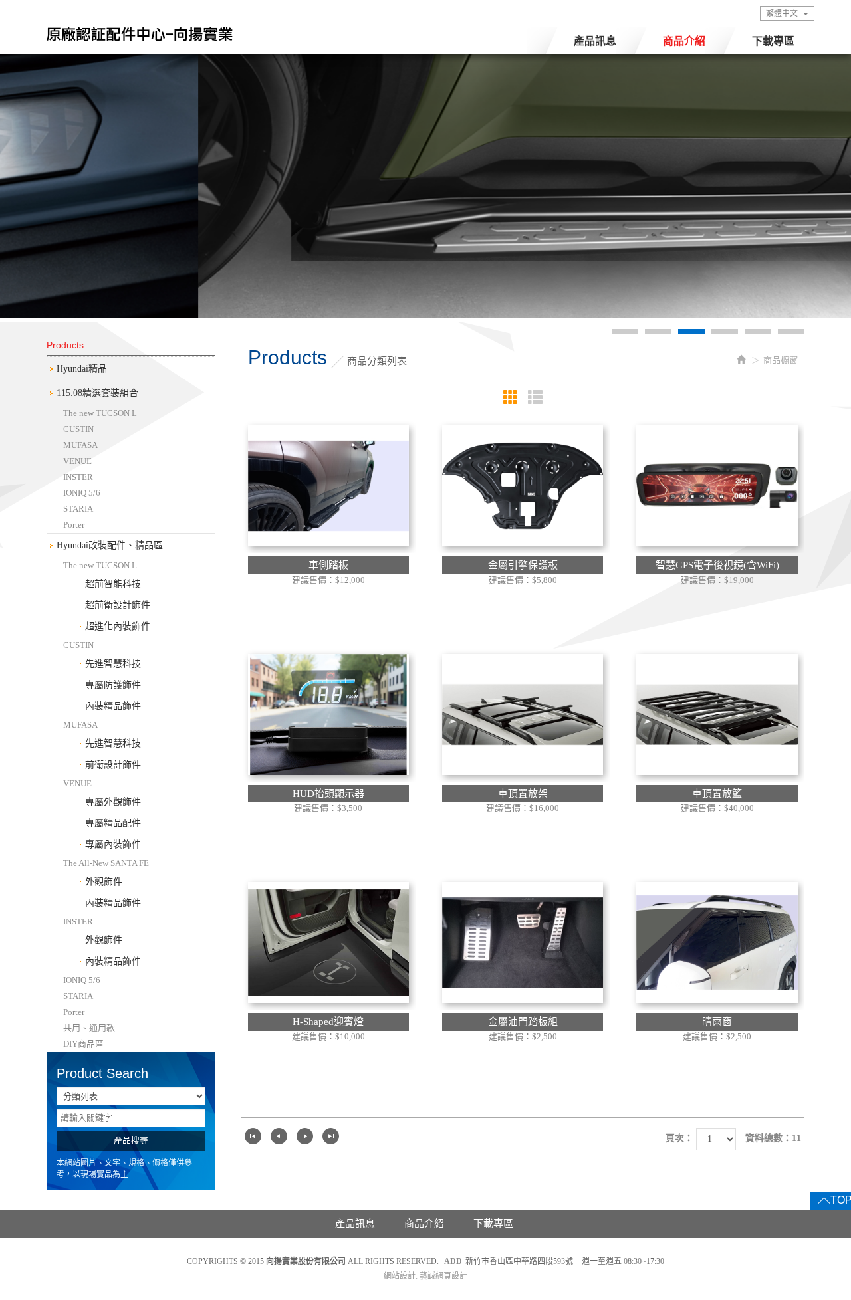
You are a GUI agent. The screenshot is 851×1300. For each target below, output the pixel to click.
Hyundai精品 (82, 369)
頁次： (679, 1138)
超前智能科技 (113, 584)
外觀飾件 (103, 882)
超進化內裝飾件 (117, 626)
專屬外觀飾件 (113, 802)
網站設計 (400, 1276)
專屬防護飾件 (113, 685)
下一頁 (305, 1136)
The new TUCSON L (100, 413)
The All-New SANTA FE (106, 863)
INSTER (78, 477)
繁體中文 (782, 13)
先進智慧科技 (113, 664)
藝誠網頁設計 (443, 1276)
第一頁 (253, 1136)
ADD (453, 1261)
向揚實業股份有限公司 (140, 38)
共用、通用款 (89, 1028)
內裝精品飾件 (113, 706)
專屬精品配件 (113, 823)
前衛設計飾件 (113, 765)
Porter (73, 525)
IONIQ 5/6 (81, 493)
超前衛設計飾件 (117, 605)
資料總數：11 (773, 1138)
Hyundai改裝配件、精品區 (110, 545)
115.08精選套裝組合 (97, 393)
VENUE (77, 461)
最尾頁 (330, 1136)
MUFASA (80, 445)
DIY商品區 (83, 1044)
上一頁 (279, 1136)
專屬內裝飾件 (113, 844)
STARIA (78, 509)
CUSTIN (78, 429)
